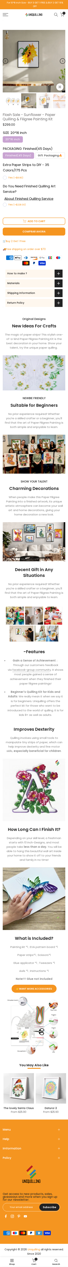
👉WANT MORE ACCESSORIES (34, 989)
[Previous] (5, 61)
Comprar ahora (34, 231)
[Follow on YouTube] (25, 1216)
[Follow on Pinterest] (19, 1216)
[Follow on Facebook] (6, 1216)
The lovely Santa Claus (18, 1108)
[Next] (62, 61)
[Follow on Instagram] (12, 1216)
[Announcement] (34, 4)
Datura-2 (50, 1108)
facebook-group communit (31, 670)
